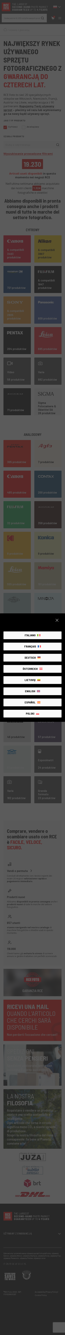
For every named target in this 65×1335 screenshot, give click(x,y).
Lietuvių (30, 680)
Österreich (30, 668)
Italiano (30, 635)
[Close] (57, 620)
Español (30, 702)
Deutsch (30, 657)
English (30, 691)
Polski (30, 713)
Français (30, 646)
